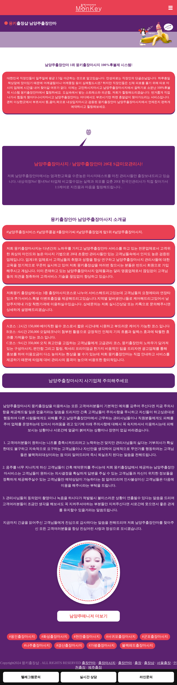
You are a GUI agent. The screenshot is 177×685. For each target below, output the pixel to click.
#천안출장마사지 (87, 636)
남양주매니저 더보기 (88, 616)
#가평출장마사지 (102, 645)
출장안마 (89, 663)
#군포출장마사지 (155, 636)
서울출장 (164, 663)
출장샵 (149, 663)
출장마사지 (106, 663)
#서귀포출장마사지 (121, 636)
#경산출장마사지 (69, 645)
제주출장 (95, 667)
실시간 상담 (88, 677)
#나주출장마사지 (37, 645)
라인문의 (146, 677)
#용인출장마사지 (22, 636)
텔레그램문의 (31, 677)
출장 (137, 663)
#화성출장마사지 (54, 636)
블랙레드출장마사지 (137, 645)
